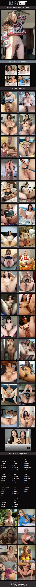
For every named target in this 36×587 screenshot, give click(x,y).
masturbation (5, 487)
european (16, 476)
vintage (27, 487)
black (3, 480)
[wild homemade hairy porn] (9, 394)
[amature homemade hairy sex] (27, 394)
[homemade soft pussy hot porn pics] (27, 214)
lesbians (4, 485)
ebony (15, 474)
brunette (16, 459)
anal (3, 459)
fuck (26, 456)
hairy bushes (28, 467)
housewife (27, 476)
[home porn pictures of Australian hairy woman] (27, 281)
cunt (15, 472)
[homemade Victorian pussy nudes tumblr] (27, 259)
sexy (15, 489)
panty (3, 504)
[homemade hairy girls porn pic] (27, 416)
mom (3, 493)
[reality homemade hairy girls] (9, 281)
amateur (4, 456)
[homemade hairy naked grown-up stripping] (27, 236)
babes (3, 469)
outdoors (4, 502)
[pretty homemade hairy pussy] (27, 371)
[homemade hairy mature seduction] (9, 192)
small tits (16, 493)
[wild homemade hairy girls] (27, 102)
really (15, 482)
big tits (3, 478)
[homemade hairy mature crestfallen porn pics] (9, 304)
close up (16, 467)
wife (26, 491)
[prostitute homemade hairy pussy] (9, 371)
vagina (26, 482)
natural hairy (5, 495)
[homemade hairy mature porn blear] (27, 169)
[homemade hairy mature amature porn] (9, 236)
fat (14, 480)
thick (15, 500)
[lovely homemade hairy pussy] (27, 349)
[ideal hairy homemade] (27, 124)
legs (3, 482)
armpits (4, 461)
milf (3, 491)
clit (14, 465)
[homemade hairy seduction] (9, 326)
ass (3, 465)
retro (15, 487)
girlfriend (27, 459)
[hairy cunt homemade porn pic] (27, 192)
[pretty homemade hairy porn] (9, 349)
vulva (26, 489)
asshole (4, 467)
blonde (15, 456)
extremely (16, 478)
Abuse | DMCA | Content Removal (18, 584)
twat (15, 502)
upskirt (15, 506)
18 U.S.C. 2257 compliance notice (18, 585)
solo (15, 495)
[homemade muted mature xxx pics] (27, 304)
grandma (27, 463)
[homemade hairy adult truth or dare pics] (9, 259)
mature (4, 489)
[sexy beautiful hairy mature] (9, 124)
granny (27, 465)
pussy (3, 506)
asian (3, 463)
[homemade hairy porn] (27, 147)
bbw (3, 472)
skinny (15, 491)
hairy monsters (29, 469)
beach (3, 474)
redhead (16, 485)
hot (26, 474)
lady (26, 480)
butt (14, 461)
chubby (15, 463)
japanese (27, 478)
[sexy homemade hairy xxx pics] (9, 102)
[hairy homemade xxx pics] (27, 326)
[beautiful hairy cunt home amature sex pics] (9, 169)
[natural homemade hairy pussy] (9, 416)
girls (26, 461)
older (3, 500)
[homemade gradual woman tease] (9, 214)
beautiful (4, 476)
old (2, 498)
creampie (16, 469)
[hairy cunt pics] (18, 2)
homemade (28, 472)
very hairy (27, 485)
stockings (16, 498)
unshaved (16, 504)
